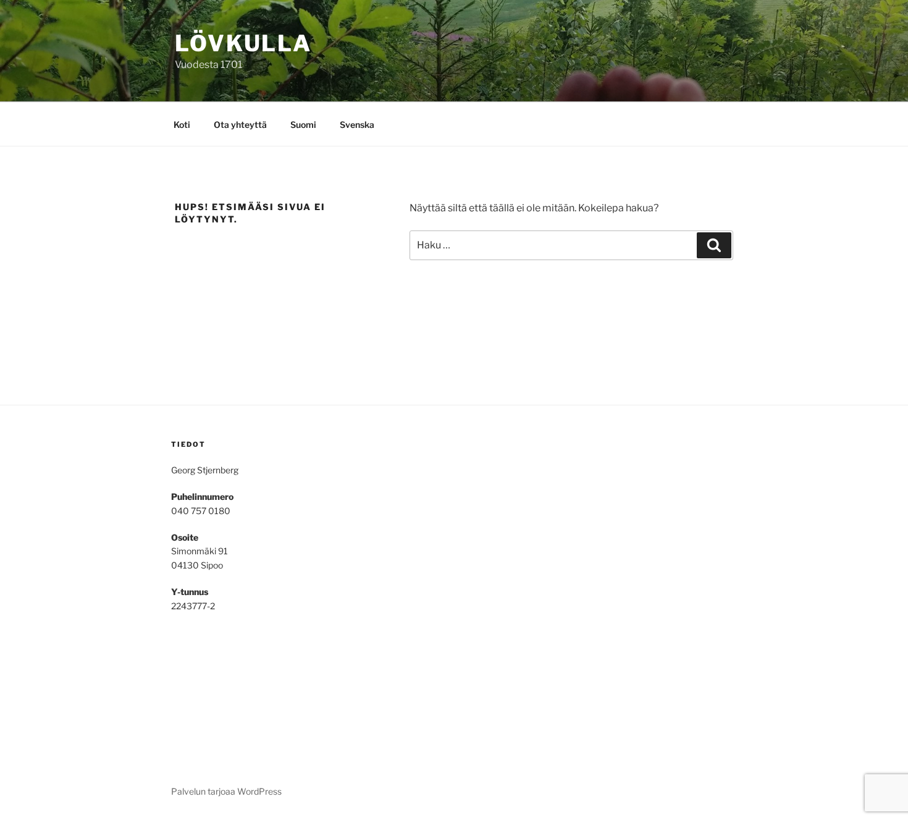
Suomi (303, 124)
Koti (182, 124)
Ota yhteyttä (240, 124)
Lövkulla (243, 43)
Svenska (357, 124)
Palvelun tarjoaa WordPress (226, 791)
